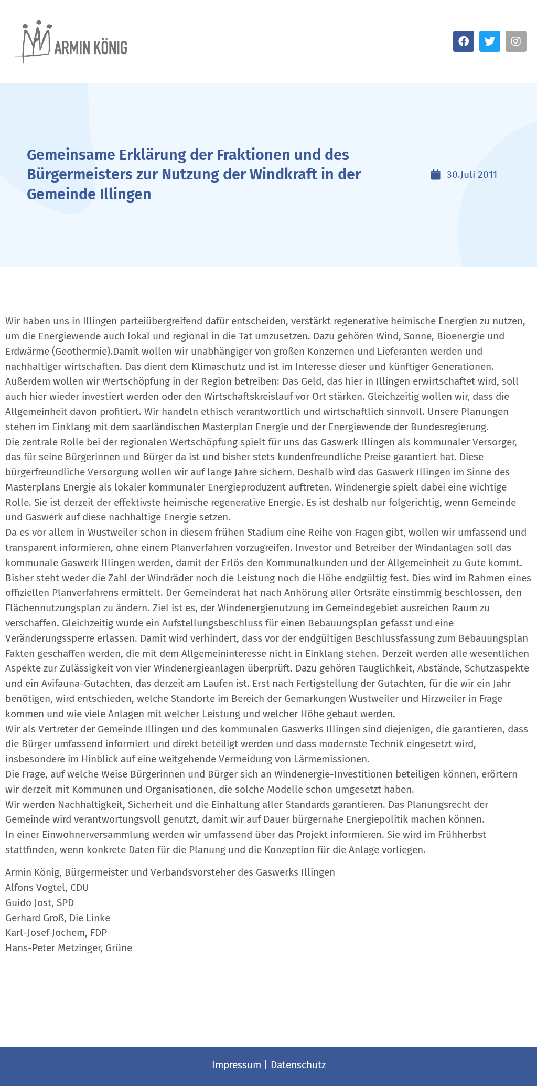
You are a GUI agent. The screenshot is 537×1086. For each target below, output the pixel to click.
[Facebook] (463, 41)
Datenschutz (298, 1065)
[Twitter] (489, 41)
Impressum (236, 1065)
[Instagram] (516, 41)
